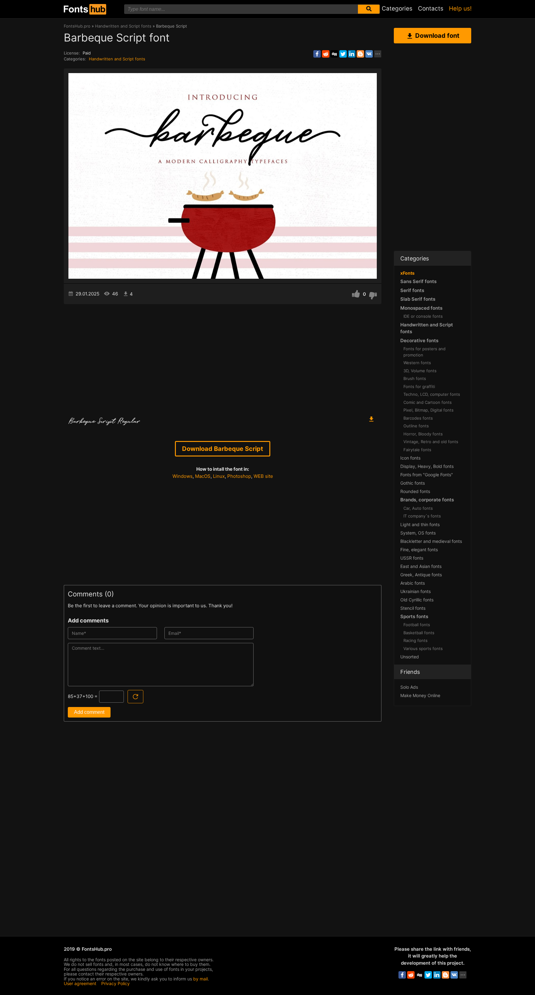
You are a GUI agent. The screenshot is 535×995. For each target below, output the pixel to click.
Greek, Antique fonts (421, 574)
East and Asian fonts (420, 566)
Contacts (430, 8)
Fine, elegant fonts (419, 549)
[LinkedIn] (351, 54)
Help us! (460, 8)
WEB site (263, 476)
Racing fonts (415, 640)
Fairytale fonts (417, 449)
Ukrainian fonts (415, 591)
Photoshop (239, 476)
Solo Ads (409, 687)
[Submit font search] (369, 9)
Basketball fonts (418, 632)
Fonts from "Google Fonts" (426, 474)
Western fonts (417, 362)
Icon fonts (410, 457)
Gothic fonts (412, 483)
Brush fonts (414, 378)
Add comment (89, 712)
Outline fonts (416, 425)
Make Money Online (420, 695)
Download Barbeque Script (222, 448)
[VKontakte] (369, 54)
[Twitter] (343, 54)
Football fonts (416, 624)
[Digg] (334, 54)
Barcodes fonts (418, 418)
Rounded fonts (415, 491)
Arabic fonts (412, 583)
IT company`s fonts (422, 515)
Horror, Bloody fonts (423, 433)
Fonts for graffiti (419, 386)
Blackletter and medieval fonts (431, 541)
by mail (200, 978)
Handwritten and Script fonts (117, 58)
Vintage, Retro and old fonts (430, 441)
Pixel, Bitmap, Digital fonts (428, 410)
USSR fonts (411, 558)
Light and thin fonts (420, 524)
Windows (182, 476)
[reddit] (325, 54)
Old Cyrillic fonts (416, 599)
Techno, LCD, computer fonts (431, 394)
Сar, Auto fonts (418, 508)
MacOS (203, 476)
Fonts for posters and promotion (424, 351)
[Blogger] (360, 54)
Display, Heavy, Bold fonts (427, 466)
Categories (397, 8)
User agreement (80, 983)
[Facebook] (317, 54)
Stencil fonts (412, 608)
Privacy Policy (115, 983)
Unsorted (409, 656)
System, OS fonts (418, 532)
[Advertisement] (222, 356)
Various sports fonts (423, 648)
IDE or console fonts (423, 316)
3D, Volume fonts (420, 370)
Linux (219, 476)
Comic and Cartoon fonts (427, 402)
